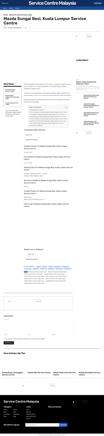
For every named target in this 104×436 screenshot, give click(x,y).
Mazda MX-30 (59, 268)
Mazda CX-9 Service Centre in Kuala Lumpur (34, 280)
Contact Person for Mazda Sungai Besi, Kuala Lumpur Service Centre (48, 121)
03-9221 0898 (28, 163)
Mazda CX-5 (36, 268)
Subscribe (63, 425)
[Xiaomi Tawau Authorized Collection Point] (88, 70)
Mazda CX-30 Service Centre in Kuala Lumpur (56, 276)
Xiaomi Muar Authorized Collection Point (12, 97)
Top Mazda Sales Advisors (37, 110)
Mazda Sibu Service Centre (39, 372)
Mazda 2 (38, 266)
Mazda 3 (44, 266)
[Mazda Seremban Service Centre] (90, 363)
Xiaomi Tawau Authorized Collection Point (86, 83)
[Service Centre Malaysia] (5, 28)
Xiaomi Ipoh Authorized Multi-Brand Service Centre (91, 114)
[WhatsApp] (80, 27)
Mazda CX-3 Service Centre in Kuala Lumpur (34, 276)
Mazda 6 (50, 266)
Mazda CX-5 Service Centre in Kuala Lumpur (34, 278)
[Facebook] (87, 27)
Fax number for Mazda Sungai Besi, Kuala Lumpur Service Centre (47, 114)
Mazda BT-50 (57, 266)
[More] (98, 27)
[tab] (28, 135)
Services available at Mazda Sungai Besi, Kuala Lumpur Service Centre (48, 118)
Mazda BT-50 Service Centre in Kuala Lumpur (54, 274)
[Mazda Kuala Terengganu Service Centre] (13, 363)
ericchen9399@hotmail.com (36, 199)
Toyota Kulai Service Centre (11, 103)
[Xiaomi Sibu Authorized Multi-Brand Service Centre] (79, 97)
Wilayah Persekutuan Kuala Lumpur (20, 15)
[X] (91, 27)
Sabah (77, 79)
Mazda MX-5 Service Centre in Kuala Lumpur (34, 283)
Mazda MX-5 (68, 268)
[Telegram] (83, 27)
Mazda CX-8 (43, 268)
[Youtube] (49, 416)
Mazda (6, 15)
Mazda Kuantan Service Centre (10, 90)
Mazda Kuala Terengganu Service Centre (12, 373)
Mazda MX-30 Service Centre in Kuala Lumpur (56, 280)
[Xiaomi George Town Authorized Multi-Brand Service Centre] (79, 124)
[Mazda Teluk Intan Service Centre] (64, 363)
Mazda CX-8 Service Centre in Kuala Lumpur (55, 278)
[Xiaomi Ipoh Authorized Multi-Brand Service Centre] (79, 115)
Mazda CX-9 (51, 268)
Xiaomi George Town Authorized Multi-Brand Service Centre (91, 123)
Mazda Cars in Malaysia (36, 125)
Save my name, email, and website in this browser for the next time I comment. (25, 339)
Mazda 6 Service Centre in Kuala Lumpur (34, 274)
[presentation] (28, 135)
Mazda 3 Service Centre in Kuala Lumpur (57, 271)
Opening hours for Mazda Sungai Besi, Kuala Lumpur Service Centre (48, 116)
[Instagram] (49, 412)
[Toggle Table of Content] (65, 107)
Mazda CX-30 (27, 268)
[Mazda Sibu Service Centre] (39, 363)
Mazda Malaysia (53, 95)
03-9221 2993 (37, 95)
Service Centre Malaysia (14, 27)
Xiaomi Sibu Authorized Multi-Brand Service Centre (91, 96)
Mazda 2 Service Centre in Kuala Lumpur (38, 271)
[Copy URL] (95, 27)
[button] (5, 3)
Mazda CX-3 (66, 266)
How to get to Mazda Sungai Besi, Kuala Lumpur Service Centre (47, 123)
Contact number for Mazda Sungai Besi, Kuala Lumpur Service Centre (48, 112)
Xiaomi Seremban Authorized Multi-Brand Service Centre (91, 105)
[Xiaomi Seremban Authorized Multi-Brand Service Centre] (79, 106)
